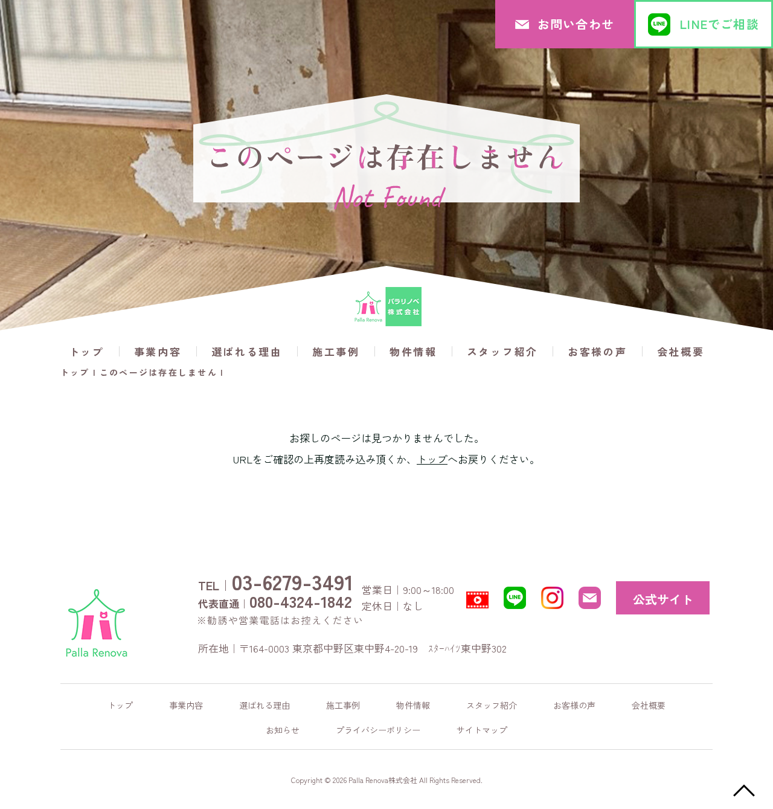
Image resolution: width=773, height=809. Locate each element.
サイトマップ (482, 730)
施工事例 (336, 351)
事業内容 (158, 351)
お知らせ (283, 730)
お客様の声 (597, 351)
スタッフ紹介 (502, 351)
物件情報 (413, 351)
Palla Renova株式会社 (382, 780)
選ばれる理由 (247, 351)
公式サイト (663, 599)
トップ (86, 351)
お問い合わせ (575, 24)
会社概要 (681, 351)
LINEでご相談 (719, 24)
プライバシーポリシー (378, 730)
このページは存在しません (158, 372)
